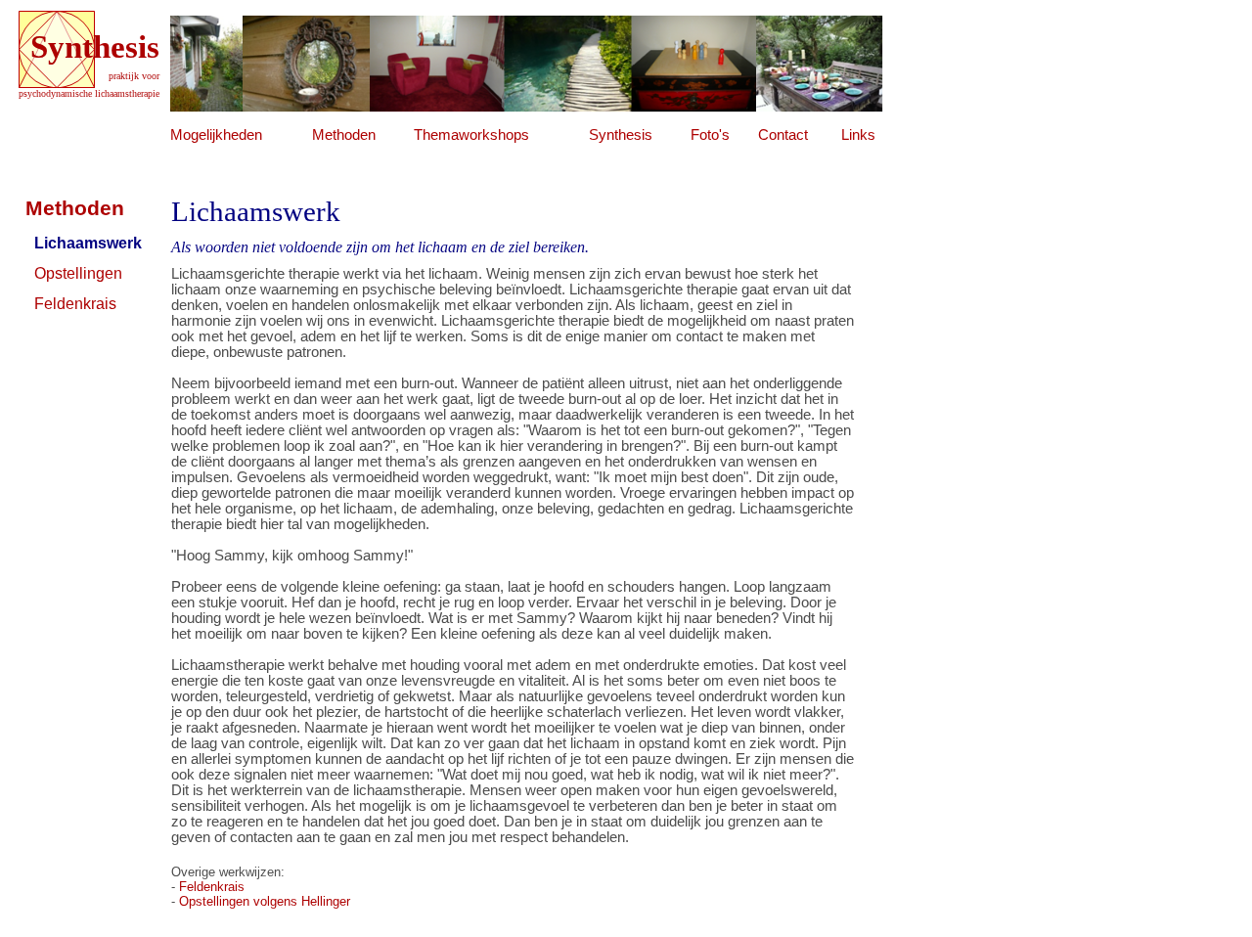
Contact (783, 135)
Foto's (710, 135)
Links (858, 135)
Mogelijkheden (216, 135)
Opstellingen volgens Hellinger (264, 901)
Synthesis (620, 135)
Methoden (344, 135)
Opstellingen (78, 273)
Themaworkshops (471, 135)
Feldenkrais (75, 303)
